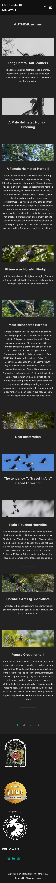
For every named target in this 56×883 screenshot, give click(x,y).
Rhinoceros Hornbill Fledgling (28, 269)
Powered (19, 878)
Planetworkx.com (33, 878)
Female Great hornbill (28, 655)
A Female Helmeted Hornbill (28, 169)
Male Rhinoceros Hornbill (28, 325)
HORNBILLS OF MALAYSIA (12, 7)
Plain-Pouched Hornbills (28, 525)
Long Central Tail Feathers (28, 63)
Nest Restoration (28, 437)
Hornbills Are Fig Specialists (27, 599)
